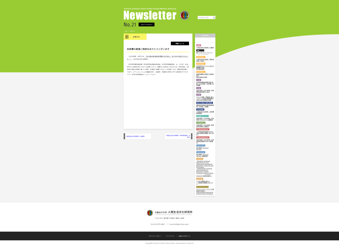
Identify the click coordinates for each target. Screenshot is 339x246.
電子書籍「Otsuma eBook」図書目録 (202, 155)
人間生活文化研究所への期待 (135, 136)
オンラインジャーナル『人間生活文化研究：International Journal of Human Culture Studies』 (205, 191)
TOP (125, 31)
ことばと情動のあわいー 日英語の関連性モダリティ (204, 182)
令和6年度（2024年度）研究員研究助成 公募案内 (205, 125)
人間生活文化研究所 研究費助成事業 (205, 112)
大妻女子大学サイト (184, 236)
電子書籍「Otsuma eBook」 (202, 148)
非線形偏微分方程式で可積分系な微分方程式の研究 (205, 75)
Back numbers (146, 24)
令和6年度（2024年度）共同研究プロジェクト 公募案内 (205, 119)
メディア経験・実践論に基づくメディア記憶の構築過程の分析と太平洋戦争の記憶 (205, 98)
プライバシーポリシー (155, 236)
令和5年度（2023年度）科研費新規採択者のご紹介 (205, 91)
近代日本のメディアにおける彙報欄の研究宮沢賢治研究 (205, 67)
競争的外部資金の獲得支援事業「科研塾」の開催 (205, 105)
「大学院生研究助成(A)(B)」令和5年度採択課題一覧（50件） (205, 133)
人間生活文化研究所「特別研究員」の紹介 (178, 136)
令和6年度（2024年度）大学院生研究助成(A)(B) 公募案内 (205, 141)
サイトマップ (170, 236)
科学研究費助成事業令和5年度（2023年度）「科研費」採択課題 (205, 84)
